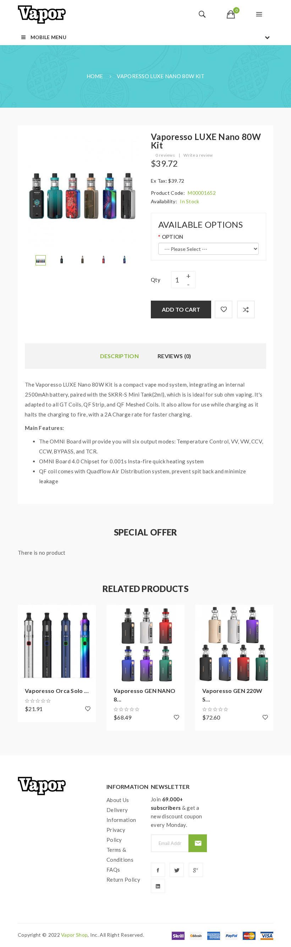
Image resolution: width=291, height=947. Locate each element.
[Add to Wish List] (223, 309)
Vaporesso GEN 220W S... (232, 695)
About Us (117, 800)
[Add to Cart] (26, 614)
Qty (155, 279)
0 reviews (165, 155)
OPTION (172, 236)
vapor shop (74, 935)
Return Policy (123, 879)
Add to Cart (181, 309)
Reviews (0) (174, 356)
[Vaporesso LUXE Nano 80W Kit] (40, 259)
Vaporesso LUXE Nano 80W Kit (160, 76)
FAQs (113, 869)
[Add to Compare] (246, 309)
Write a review (198, 155)
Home (95, 76)
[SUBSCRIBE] (197, 843)
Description (119, 356)
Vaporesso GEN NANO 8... (144, 695)
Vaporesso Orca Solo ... (57, 690)
